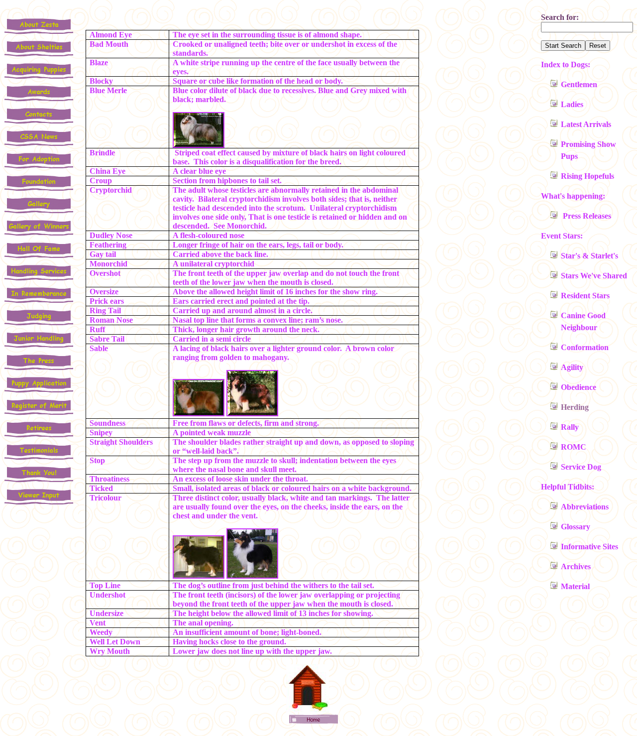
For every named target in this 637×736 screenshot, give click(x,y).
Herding (575, 407)
